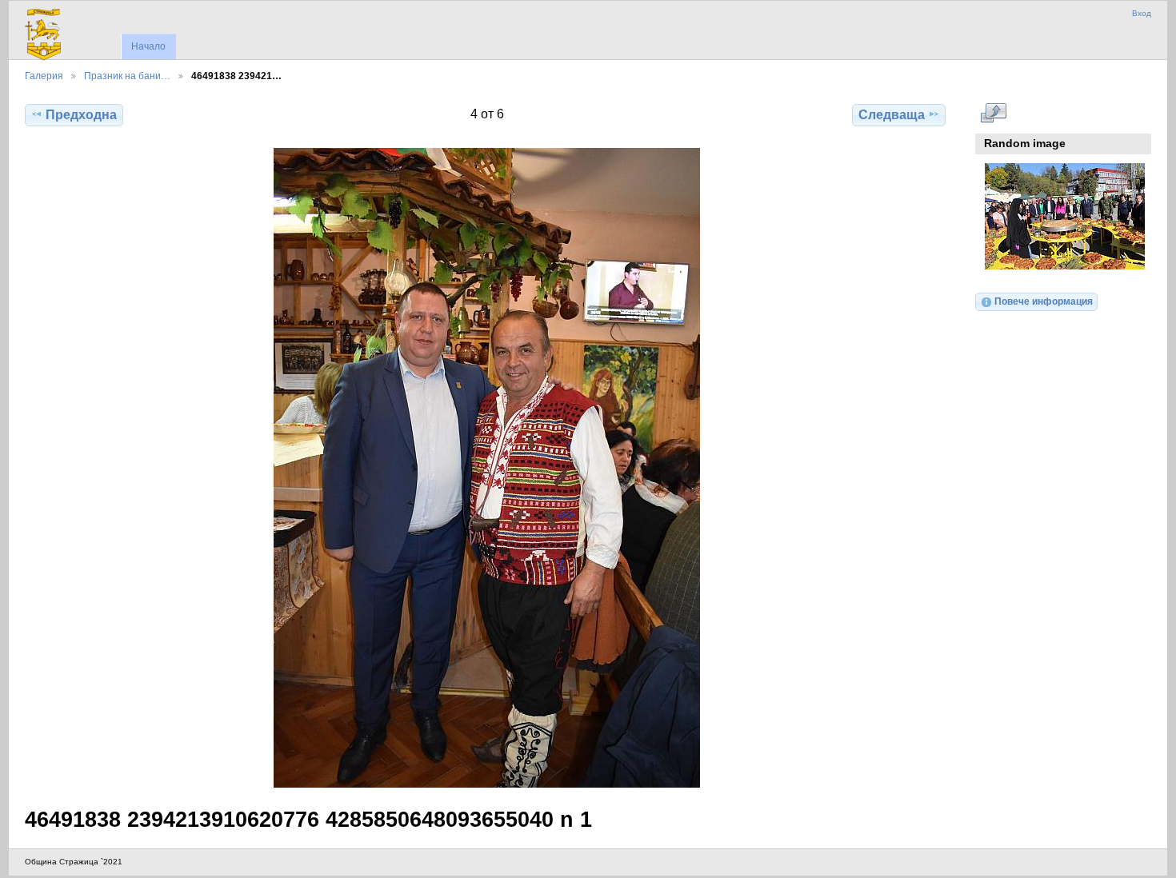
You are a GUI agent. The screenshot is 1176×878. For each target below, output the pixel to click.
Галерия (44, 75)
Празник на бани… (127, 75)
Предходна (81, 115)
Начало (148, 46)
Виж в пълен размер (993, 113)
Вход (1141, 13)
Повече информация (1043, 301)
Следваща (891, 115)
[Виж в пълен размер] (487, 468)
